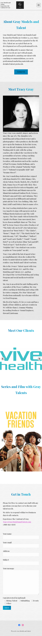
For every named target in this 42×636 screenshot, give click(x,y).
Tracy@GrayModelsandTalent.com (17, 522)
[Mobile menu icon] (39, 5)
